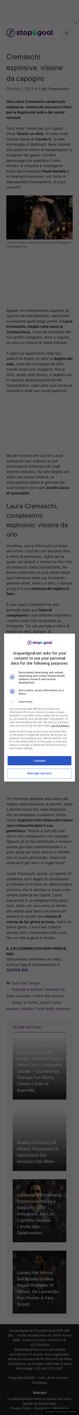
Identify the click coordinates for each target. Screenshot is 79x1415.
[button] (39, 702)
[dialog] (39, 708)
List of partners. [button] (60, 725)
